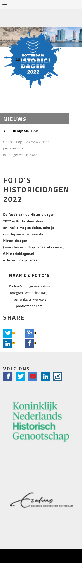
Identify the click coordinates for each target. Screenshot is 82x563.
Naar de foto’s (29, 275)
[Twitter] (7, 333)
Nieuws (31, 155)
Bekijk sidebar (25, 131)
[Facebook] (29, 343)
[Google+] (29, 333)
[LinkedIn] (7, 343)
